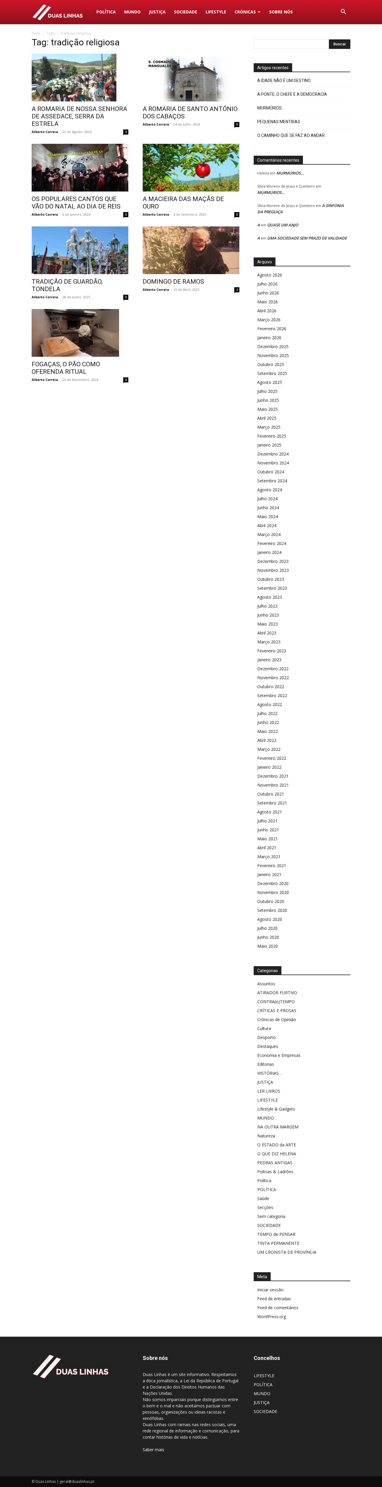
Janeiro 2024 (269, 552)
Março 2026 (269, 319)
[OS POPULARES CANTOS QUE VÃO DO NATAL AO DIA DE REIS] (80, 168)
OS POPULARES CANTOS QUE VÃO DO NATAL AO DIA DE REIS (76, 202)
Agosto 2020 (269, 919)
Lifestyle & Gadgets (276, 1109)
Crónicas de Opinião (276, 1019)
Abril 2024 (266, 525)
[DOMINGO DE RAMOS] (191, 250)
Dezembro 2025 (273, 346)
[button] (343, 12)
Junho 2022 (268, 722)
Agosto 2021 (269, 812)
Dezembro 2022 (273, 668)
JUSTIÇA (157, 12)
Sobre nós (281, 12)
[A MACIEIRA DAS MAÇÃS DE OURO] (191, 168)
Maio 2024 (267, 516)
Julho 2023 (267, 606)
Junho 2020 (268, 937)
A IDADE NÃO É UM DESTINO (284, 80)
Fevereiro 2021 (271, 865)
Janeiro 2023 (269, 660)
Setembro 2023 (272, 588)
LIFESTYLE (216, 12)
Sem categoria (271, 1216)
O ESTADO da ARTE (276, 1145)
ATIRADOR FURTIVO (277, 992)
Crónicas (245, 12)
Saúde (263, 1198)
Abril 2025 (266, 418)
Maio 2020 (267, 946)
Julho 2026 (267, 284)
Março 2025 (269, 427)
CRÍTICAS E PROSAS (276, 1010)
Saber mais (153, 1449)
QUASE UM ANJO (282, 225)
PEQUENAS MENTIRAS (278, 121)
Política (264, 1180)
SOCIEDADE (185, 12)
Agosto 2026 (269, 275)
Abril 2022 (266, 740)
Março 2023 (269, 642)
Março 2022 (269, 749)
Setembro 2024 (272, 481)
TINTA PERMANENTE (278, 1243)
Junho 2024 (268, 507)
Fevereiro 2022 (271, 758)
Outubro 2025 (270, 364)
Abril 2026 (266, 311)
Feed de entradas (274, 1298)
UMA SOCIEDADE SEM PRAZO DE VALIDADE (307, 238)
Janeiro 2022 (269, 767)
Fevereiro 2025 (271, 436)
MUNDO (132, 12)
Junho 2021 (268, 830)
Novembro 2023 (273, 570)
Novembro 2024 (273, 463)
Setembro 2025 (272, 373)
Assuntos (266, 983)
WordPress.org (271, 1316)
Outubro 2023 (270, 579)
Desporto (266, 1037)
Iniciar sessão (270, 1290)
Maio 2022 (267, 731)
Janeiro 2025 (269, 445)
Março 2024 (269, 534)
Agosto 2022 (269, 704)
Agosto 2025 (269, 382)
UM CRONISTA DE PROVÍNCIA (286, 1252)
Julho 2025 (267, 391)
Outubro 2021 (270, 794)
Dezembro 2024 (273, 454)
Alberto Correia (45, 131)
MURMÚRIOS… (270, 108)
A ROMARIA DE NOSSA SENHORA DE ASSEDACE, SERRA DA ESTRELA (79, 116)
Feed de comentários (277, 1307)
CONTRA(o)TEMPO (276, 1001)
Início (36, 33)
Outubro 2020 (270, 901)
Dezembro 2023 (273, 561)
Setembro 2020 (272, 910)
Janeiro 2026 (269, 337)
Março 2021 (269, 856)
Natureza (266, 1136)
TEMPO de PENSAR (276, 1234)
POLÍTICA (106, 12)
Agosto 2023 (269, 597)
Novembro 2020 (273, 892)
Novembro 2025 (273, 355)
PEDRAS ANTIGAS (274, 1162)
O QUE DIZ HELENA (276, 1153)
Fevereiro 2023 (271, 651)
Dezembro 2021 (273, 776)
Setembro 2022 (272, 695)
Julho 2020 (267, 928)
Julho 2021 (267, 821)
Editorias (265, 1064)
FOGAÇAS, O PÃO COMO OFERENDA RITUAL (66, 368)
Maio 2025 (267, 409)
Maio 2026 (267, 302)
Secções (265, 1207)
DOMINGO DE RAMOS (173, 281)
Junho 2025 (268, 400)
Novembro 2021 (273, 785)
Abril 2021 (266, 847)
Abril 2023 (266, 633)
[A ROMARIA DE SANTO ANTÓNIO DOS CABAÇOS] (191, 77)
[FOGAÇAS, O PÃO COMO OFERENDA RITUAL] (80, 333)
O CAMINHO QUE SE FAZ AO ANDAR (291, 135)
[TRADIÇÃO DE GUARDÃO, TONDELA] (80, 250)
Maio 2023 (267, 624)
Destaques (267, 1046)
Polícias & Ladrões (275, 1171)
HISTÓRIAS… (269, 1073)
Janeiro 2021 (269, 874)
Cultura (264, 1028)
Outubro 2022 (270, 686)
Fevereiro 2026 (271, 328)
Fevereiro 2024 (271, 543)
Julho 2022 (267, 713)
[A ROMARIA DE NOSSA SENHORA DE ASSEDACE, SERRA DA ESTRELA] (80, 77)
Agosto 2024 (269, 489)
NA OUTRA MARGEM (277, 1127)
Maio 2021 (267, 838)
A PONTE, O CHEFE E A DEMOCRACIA (292, 94)
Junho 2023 (268, 615)
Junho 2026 (268, 293)
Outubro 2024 (270, 472)
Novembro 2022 (273, 677)
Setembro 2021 (272, 803)
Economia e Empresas (279, 1055)
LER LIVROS (268, 1091)
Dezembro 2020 (273, 883)
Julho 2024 (267, 498)
